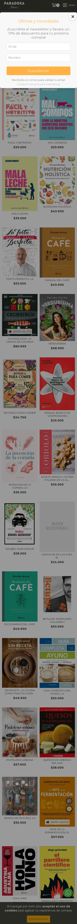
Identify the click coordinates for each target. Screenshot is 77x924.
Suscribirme (38, 71)
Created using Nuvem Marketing (38, 84)
